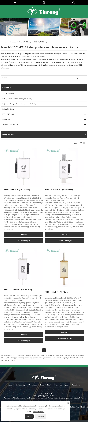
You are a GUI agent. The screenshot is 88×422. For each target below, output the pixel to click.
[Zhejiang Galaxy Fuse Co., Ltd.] (44, 11)
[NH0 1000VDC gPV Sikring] (64, 267)
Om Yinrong (20, 385)
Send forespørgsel (23, 241)
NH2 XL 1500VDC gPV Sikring (59, 190)
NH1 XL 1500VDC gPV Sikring (18, 289)
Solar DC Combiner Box (10, 124)
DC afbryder (6, 119)
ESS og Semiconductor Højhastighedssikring (17, 99)
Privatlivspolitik (38, 412)
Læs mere (23, 234)
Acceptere (41, 416)
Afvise (29, 416)
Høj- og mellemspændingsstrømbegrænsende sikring (19, 104)
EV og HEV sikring (8, 114)
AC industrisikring (8, 93)
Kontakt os (76, 385)
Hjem (10, 385)
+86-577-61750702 (45, 393)
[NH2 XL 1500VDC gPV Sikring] (64, 167)
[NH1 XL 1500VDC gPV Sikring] (23, 267)
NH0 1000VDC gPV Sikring (57, 292)
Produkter (13, 42)
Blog (42, 385)
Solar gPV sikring (25, 42)
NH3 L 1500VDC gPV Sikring (17, 190)
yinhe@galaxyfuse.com (46, 396)
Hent (49, 385)
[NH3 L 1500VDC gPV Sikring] (23, 167)
